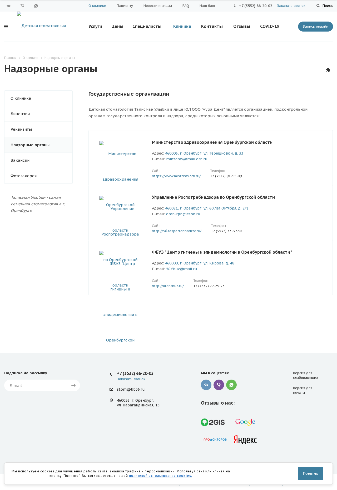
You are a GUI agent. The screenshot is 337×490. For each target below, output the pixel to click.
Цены (117, 26)
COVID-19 (269, 26)
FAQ (185, 5)
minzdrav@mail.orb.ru (186, 159)
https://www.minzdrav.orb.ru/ (176, 176)
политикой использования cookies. (160, 476)
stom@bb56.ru (131, 389)
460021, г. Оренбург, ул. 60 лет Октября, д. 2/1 (206, 208)
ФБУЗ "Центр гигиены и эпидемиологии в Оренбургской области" (222, 252)
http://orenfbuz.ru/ (168, 286)
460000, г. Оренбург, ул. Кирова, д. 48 (199, 263)
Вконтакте (8, 6)
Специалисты (146, 26)
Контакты (212, 26)
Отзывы (241, 26)
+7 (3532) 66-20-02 (255, 5)
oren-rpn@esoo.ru (183, 214)
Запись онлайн (315, 26)
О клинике (97, 5)
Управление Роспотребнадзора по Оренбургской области (213, 197)
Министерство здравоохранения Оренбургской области (212, 142)
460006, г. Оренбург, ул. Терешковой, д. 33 (204, 153)
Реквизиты (21, 129)
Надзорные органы (30, 144)
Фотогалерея (24, 175)
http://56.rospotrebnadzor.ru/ (176, 231)
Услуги (95, 26)
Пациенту (125, 5)
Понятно (310, 473)
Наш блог (207, 5)
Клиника (182, 26)
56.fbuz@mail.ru (181, 269)
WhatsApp (36, 6)
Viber (22, 6)
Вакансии (20, 160)
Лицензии (20, 113)
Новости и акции (157, 5)
